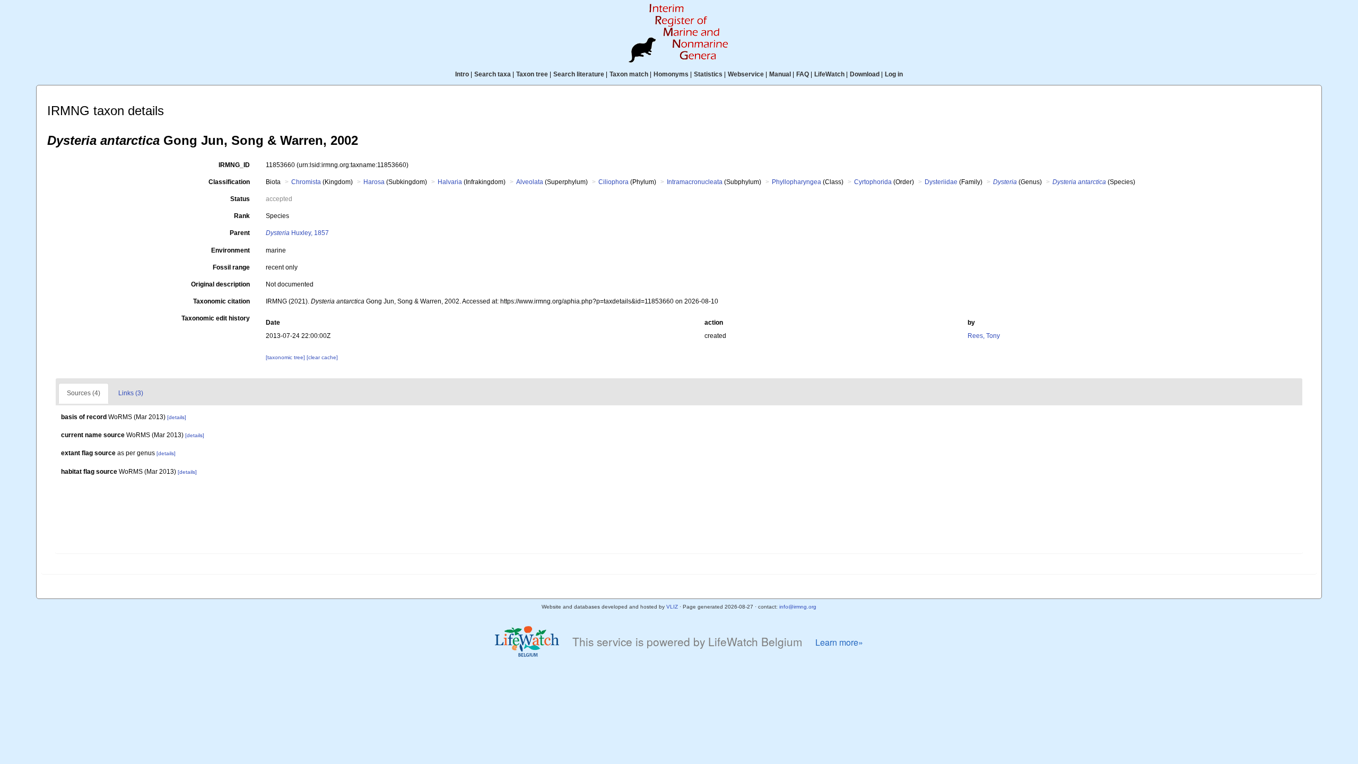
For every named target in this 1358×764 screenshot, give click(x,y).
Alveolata (529, 182)
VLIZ (672, 607)
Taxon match (629, 74)
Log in (894, 74)
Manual (780, 74)
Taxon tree (532, 74)
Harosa (374, 182)
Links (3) (130, 393)
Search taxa (492, 74)
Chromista (306, 182)
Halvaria (450, 182)
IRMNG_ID (234, 165)
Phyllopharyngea (796, 182)
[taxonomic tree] (286, 357)
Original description (220, 284)
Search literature (578, 74)
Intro (462, 74)
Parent (240, 233)
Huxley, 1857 (297, 233)
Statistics (708, 74)
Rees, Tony (984, 336)
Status (240, 199)
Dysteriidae (941, 182)
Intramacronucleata (694, 182)
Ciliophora (613, 182)
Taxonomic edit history (215, 318)
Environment (230, 250)
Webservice (746, 74)
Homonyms (671, 74)
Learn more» (839, 642)
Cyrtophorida (873, 182)
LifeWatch (829, 74)
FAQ (802, 74)
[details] (176, 417)
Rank (242, 216)
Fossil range (231, 267)
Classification (229, 182)
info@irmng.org (797, 607)
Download (865, 74)
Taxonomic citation (221, 301)
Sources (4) (83, 393)
